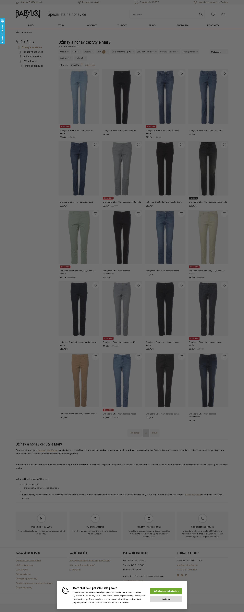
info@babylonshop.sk (187, 565)
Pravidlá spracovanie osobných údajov (34, 583)
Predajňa (183, 25)
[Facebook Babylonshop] (178, 575)
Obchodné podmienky (26, 578)
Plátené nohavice (32, 56)
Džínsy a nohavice (32, 47)
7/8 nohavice (30, 61)
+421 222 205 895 (187, 569)
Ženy (61, 25)
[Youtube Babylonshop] (186, 575)
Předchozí (135, 432)
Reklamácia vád (23, 574)
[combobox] (218, 52)
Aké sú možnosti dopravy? (82, 565)
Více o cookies (122, 602)
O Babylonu (75, 569)
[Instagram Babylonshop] (182, 575)
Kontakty (213, 25)
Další (154, 432)
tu (121, 599)
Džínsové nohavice (33, 51)
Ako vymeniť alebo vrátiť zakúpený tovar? (89, 560)
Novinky (92, 25)
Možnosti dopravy (24, 565)
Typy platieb (22, 569)
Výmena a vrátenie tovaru (28, 560)
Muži (31, 25)
